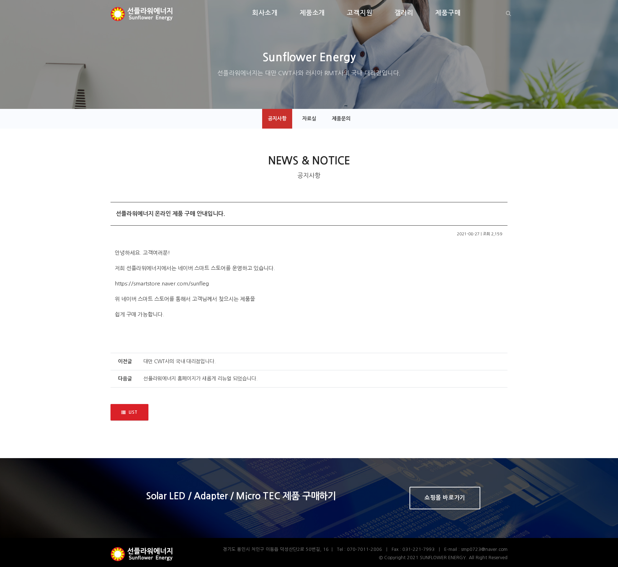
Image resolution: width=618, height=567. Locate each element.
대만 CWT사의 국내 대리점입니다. (179, 361)
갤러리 (404, 13)
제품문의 (341, 118)
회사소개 (265, 13)
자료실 (309, 118)
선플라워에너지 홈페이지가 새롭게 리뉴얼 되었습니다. (200, 378)
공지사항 (277, 118)
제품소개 (312, 13)
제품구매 (448, 13)
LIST (133, 412)
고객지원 (360, 13)
